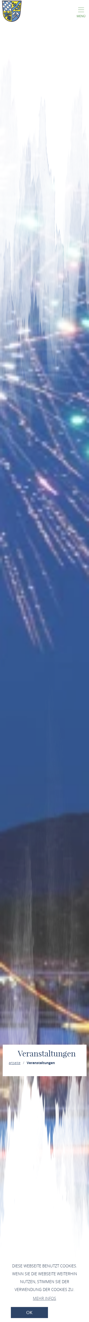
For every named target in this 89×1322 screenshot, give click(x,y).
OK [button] (29, 1312)
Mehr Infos (44, 1298)
